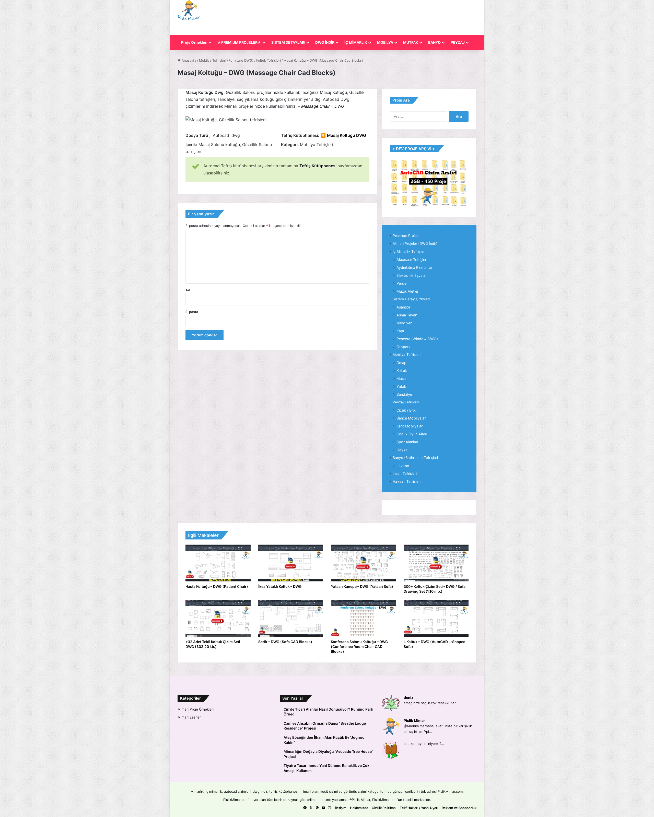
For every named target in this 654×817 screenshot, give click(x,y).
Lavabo (402, 465)
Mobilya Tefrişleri (407, 354)
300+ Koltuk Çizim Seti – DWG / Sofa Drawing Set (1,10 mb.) (434, 588)
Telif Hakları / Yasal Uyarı (419, 808)
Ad (187, 290)
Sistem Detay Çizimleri (411, 299)
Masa (401, 378)
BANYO (434, 42)
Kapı (400, 331)
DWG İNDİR (324, 42)
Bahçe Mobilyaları (411, 418)
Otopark (403, 347)
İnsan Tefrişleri (405, 473)
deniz (408, 697)
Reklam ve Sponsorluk (459, 808)
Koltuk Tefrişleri (268, 60)
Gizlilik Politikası (384, 808)
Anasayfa (188, 60)
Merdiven (404, 323)
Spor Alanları (407, 442)
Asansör (403, 307)
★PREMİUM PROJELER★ (239, 42)
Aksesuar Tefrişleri (411, 259)
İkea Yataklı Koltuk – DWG (280, 586)
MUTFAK (410, 42)
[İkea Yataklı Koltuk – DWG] (290, 563)
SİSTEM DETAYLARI (288, 42)
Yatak (401, 386)
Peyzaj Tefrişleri (406, 402)
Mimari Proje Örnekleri (196, 709)
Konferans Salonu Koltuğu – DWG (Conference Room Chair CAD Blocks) (359, 646)
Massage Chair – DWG (322, 106)
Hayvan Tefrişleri (407, 481)
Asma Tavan (406, 315)
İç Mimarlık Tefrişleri (409, 251)
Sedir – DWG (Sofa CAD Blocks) (285, 641)
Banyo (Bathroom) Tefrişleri (415, 458)
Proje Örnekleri (194, 42)
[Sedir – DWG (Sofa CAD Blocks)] (290, 618)
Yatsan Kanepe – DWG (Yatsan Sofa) (362, 586)
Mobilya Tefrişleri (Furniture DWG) (226, 60)
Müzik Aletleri (407, 291)
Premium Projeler (407, 236)
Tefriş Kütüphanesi (317, 165)
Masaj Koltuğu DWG (346, 135)
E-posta (191, 312)
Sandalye (404, 394)
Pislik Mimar (414, 720)
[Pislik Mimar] (189, 10)
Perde (401, 283)
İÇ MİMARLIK (355, 42)
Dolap (401, 362)
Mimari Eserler (189, 717)
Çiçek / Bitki (406, 410)
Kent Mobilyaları (409, 426)
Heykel (402, 450)
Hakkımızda (359, 808)
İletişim (340, 808)
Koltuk (401, 370)
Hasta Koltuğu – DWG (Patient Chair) (216, 586)
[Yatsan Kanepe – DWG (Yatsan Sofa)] (363, 563)
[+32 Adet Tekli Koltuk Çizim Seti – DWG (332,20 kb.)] (218, 618)
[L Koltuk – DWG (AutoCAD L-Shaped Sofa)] (436, 618)
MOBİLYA (385, 42)
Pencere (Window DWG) (417, 339)
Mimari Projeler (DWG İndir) (415, 243)
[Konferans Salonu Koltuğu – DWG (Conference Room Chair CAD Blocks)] (363, 618)
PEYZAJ (458, 42)
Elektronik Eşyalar (411, 275)
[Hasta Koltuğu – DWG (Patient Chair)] (218, 563)
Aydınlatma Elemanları (414, 267)
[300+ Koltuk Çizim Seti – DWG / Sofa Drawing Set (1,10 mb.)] (436, 563)
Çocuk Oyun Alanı (411, 434)
